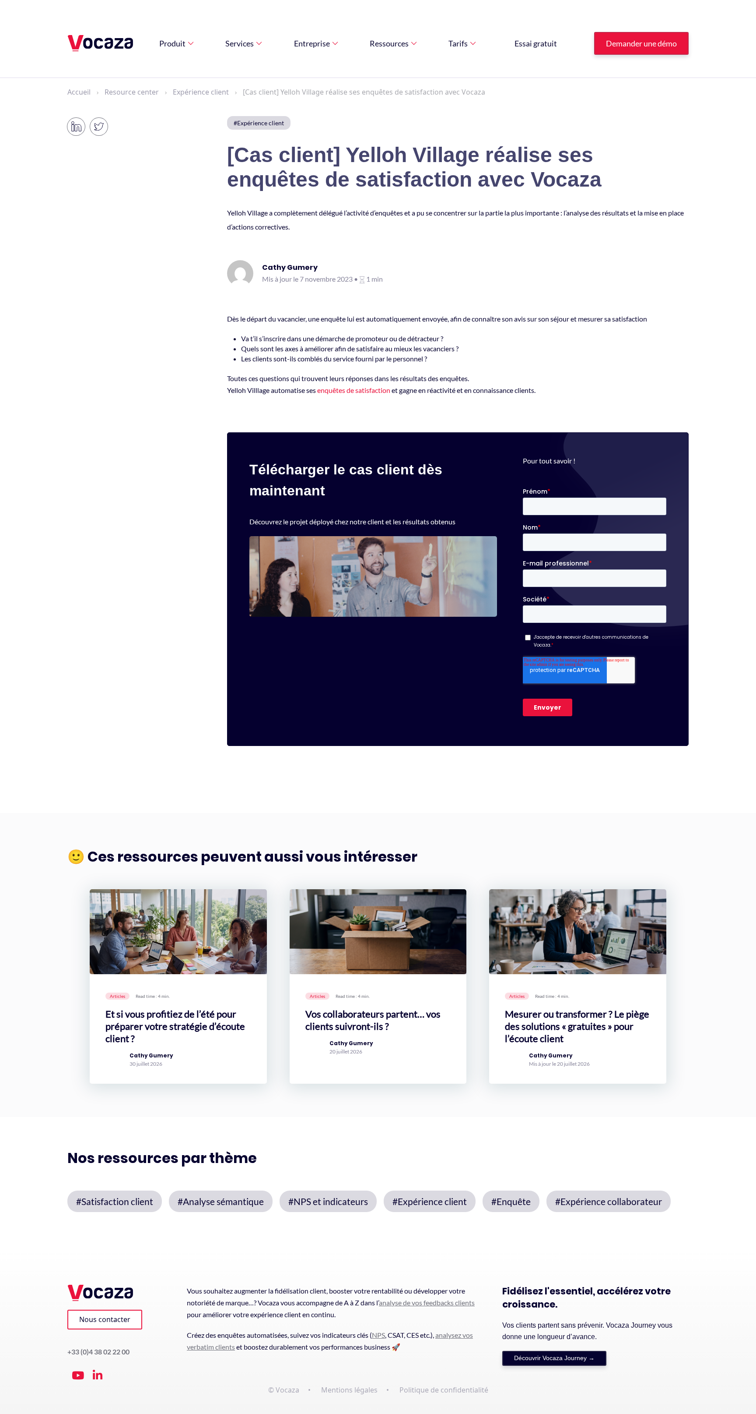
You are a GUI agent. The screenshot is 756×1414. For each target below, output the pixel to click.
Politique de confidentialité (443, 1390)
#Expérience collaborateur (608, 1201)
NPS (378, 1335)
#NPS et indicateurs (328, 1201)
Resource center (132, 92)
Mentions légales (349, 1390)
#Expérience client (259, 123)
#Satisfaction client (114, 1201)
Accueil (79, 92)
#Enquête (511, 1201)
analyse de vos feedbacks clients (427, 1302)
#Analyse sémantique (221, 1201)
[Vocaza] (100, 43)
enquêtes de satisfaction (353, 390)
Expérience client (201, 92)
